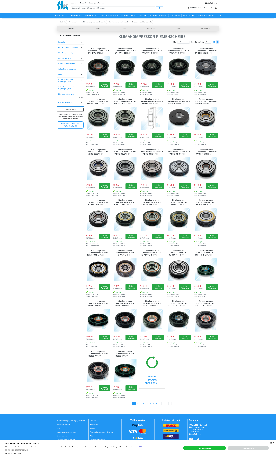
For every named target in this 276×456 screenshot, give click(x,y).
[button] (6, 450)
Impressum (94, 424)
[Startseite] (62, 6)
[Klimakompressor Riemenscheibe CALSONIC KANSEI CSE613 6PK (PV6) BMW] (206, 67)
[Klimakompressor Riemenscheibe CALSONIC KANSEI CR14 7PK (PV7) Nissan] (179, 168)
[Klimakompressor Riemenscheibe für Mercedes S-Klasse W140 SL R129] (152, 269)
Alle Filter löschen (70, 110)
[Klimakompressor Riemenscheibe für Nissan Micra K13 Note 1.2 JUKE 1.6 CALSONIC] (98, 219)
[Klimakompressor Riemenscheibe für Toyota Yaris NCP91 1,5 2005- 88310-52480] (206, 269)
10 (164, 403)
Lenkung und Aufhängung (66, 440)
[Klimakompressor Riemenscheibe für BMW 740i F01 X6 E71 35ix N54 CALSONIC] (98, 168)
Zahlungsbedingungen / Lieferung (101, 432)
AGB (91, 436)
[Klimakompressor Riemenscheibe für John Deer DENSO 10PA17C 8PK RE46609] (125, 269)
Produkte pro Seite (197, 42)
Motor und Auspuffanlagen (66, 432)
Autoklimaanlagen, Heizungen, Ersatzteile (71, 421)
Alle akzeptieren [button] (204, 448)
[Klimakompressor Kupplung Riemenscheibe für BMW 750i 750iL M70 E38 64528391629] (206, 219)
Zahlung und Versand (96, 3)
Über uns (74, 3)
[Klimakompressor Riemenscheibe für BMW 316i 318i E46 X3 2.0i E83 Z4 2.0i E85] (125, 118)
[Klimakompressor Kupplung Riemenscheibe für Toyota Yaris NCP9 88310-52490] (125, 370)
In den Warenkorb (104, 85)
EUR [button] (205, 8)
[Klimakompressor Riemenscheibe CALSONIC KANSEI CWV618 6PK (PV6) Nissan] (152, 118)
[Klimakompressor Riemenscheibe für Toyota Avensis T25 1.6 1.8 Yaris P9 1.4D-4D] (125, 320)
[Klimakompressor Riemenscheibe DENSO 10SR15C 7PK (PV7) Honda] (179, 269)
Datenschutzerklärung (97, 440)
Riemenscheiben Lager (66, 94)
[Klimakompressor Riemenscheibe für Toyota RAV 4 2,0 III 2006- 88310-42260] (98, 370)
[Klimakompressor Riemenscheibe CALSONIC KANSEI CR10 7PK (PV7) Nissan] (152, 168)
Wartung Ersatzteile (64, 424)
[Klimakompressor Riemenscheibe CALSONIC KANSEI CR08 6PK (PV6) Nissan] (206, 168)
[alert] (138, 448)
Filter (175, 42)
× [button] (273, 443)
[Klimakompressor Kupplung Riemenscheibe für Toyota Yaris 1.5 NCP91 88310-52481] (98, 320)
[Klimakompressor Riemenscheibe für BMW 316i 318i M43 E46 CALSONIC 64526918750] (98, 118)
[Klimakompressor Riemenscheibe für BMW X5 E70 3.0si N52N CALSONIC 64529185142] (206, 118)
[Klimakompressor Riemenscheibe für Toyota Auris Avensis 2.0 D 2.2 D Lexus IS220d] (206, 320)
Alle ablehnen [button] (248, 448)
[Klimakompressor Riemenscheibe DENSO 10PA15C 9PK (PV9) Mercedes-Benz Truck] (152, 219)
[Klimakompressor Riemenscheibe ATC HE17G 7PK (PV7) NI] (152, 67)
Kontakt (83, 3)
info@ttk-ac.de (196, 434)
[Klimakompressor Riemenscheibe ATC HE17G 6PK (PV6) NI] (98, 67)
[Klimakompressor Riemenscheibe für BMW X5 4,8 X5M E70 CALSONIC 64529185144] (179, 118)
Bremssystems (62, 436)
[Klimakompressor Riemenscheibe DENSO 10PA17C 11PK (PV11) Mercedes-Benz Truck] (179, 219)
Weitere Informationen (146, 447)
